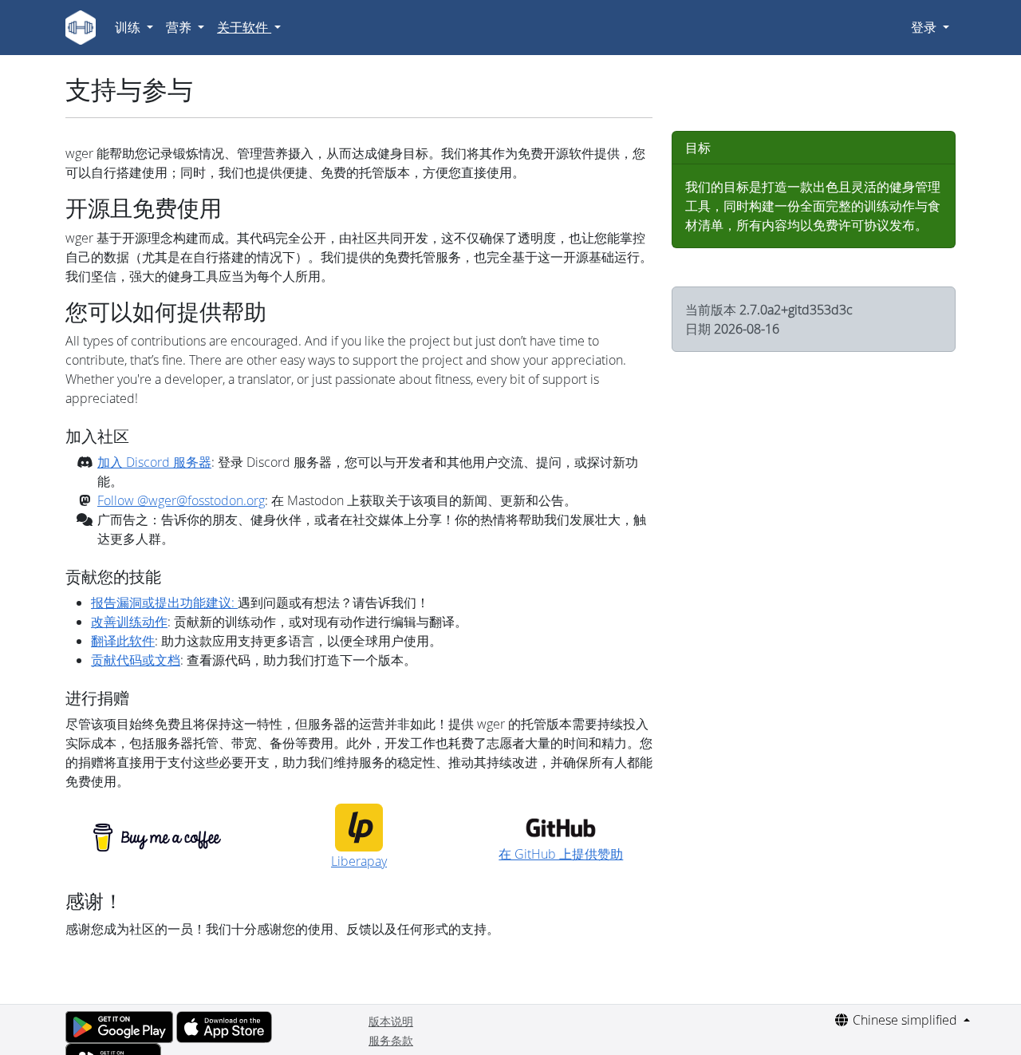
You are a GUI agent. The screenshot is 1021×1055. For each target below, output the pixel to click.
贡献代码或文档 (135, 660)
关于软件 (244, 27)
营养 (180, 27)
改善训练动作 (129, 621)
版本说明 (391, 1021)
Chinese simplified (905, 1020)
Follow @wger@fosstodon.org (181, 500)
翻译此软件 (123, 641)
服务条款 (391, 1040)
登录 (925, 27)
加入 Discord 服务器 (154, 462)
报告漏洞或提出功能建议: (164, 602)
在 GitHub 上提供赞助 (561, 854)
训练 (129, 27)
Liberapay (359, 861)
